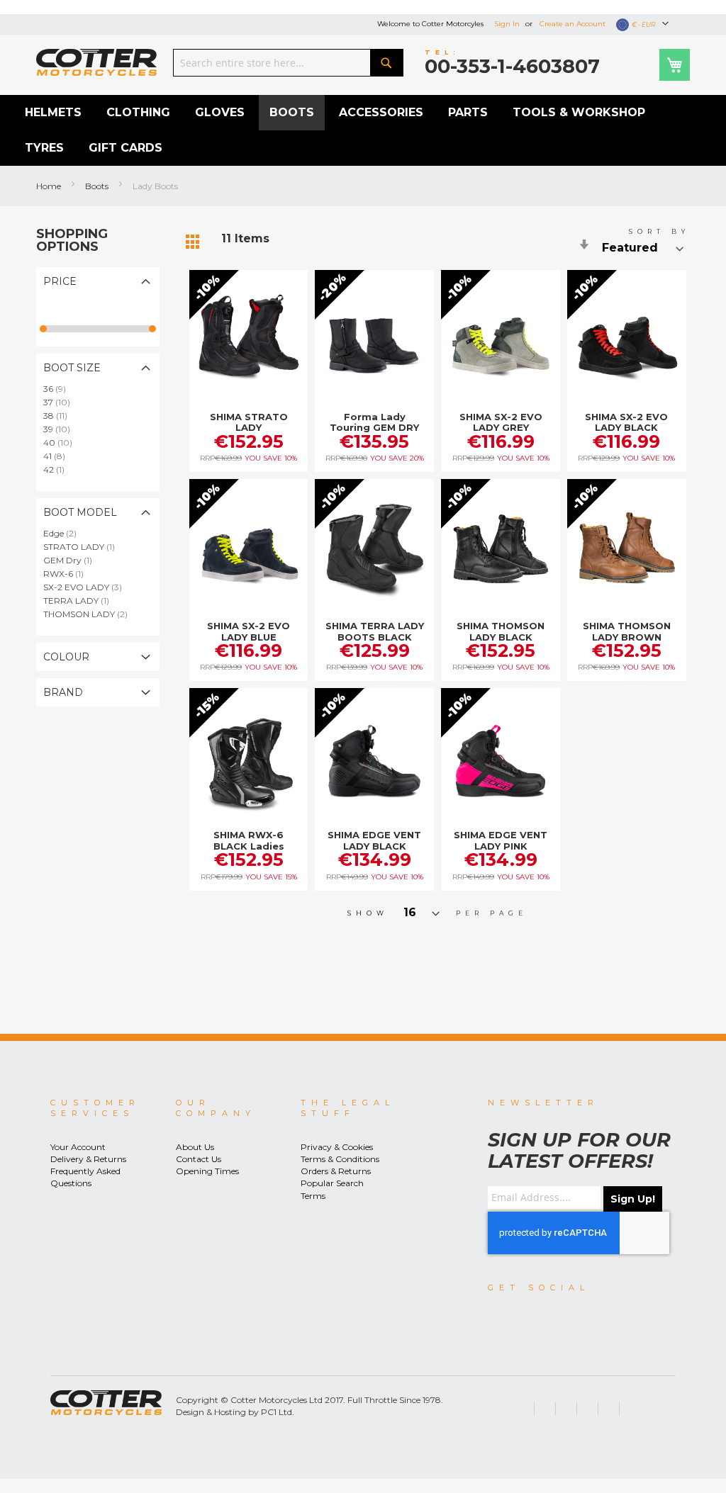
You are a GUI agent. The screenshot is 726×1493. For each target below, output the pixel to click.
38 (59, 415)
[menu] (363, 130)
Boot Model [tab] (80, 512)
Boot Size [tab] (72, 367)
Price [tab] (60, 281)
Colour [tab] (66, 656)
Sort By (659, 231)
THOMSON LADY (89, 614)
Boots (98, 186)
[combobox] (288, 63)
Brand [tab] (63, 692)
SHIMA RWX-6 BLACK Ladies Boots (248, 845)
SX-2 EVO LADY (86, 587)
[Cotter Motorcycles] (96, 62)
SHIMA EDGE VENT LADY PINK (500, 840)
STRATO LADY (83, 546)
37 (61, 402)
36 (58, 388)
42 (58, 469)
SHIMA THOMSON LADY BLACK (500, 631)
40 (62, 442)
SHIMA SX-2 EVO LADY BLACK (626, 422)
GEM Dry (72, 560)
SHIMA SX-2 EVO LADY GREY (500, 422)
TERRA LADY (80, 600)
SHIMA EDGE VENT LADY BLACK (374, 840)
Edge (64, 533)
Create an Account (572, 23)
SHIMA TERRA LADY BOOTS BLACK (374, 631)
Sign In (507, 23)
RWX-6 (67, 573)
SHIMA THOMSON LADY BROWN (627, 631)
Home (49, 186)
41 (58, 456)
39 (61, 429)
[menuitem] (53, 112)
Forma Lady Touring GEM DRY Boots (374, 427)
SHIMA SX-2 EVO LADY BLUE (248, 631)
